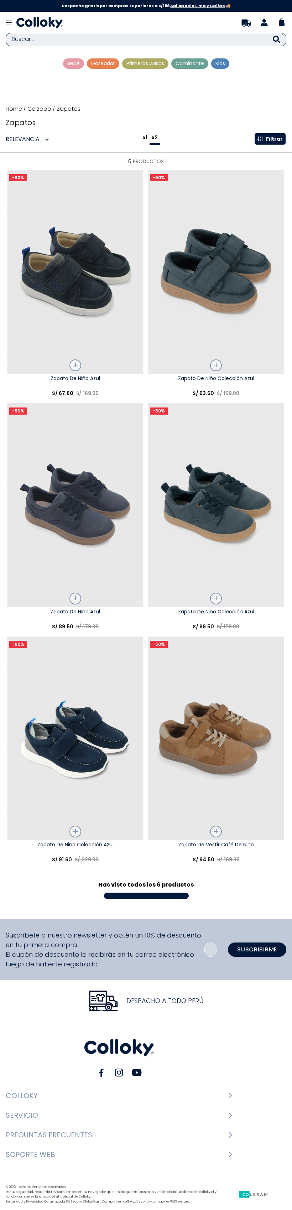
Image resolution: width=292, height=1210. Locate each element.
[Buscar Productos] (276, 39)
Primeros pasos (145, 63)
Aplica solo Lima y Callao (197, 6)
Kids (220, 63)
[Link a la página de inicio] (15, 109)
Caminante (190, 63)
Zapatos (68, 109)
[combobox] (146, 39)
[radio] (145, 139)
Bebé (73, 63)
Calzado (39, 109)
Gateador (103, 63)
